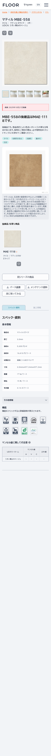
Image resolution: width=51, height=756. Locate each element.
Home (4, 12)
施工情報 (37, 308)
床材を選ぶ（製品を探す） (19, 12)
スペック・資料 (14, 308)
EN (38, 5)
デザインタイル (37, 12)
